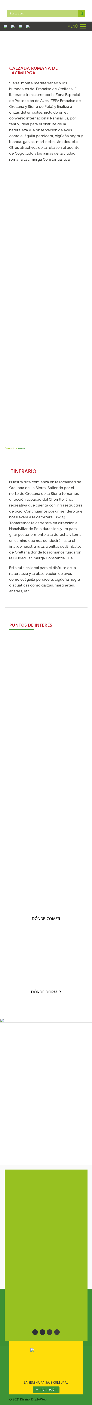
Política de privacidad (33, 1303)
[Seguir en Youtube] (57, 1332)
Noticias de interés (29, 1258)
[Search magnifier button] (81, 13)
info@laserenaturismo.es (41, 1194)
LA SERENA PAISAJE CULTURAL (46, 1382)
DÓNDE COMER (46, 919)
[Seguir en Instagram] (49, 1332)
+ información (46, 1389)
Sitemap (21, 1267)
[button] (72, 26)
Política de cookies (32, 1312)
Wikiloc (22, 448)
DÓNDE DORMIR (46, 992)
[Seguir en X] (42, 1332)
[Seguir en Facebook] (35, 1332)
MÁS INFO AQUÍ (21, 728)
